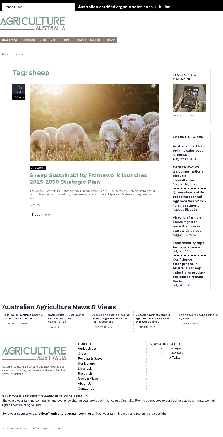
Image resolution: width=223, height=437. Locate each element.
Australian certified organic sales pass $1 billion (189, 150)
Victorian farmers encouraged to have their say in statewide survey (187, 224)
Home (5, 54)
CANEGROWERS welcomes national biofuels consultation (188, 173)
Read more (41, 215)
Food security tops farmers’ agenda (188, 245)
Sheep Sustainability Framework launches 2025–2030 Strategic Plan (88, 178)
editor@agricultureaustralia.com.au (65, 413)
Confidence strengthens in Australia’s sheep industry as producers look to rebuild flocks (189, 270)
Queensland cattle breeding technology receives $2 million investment (189, 198)
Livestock (37, 167)
